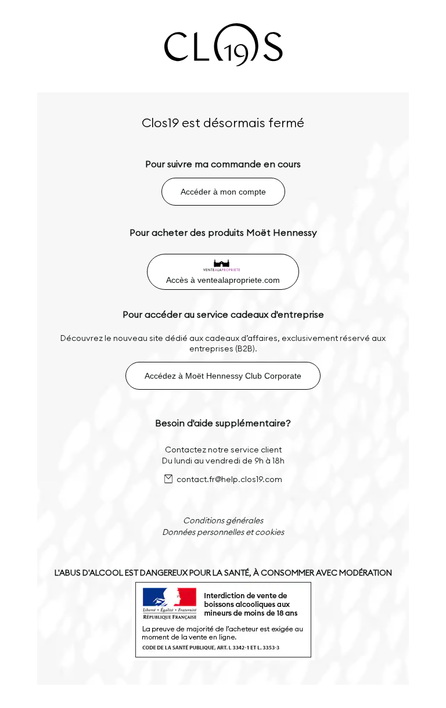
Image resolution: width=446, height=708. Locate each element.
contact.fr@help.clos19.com (229, 479)
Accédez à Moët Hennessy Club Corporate (223, 375)
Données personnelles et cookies (223, 532)
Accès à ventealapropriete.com (223, 280)
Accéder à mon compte (223, 191)
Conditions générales (223, 520)
